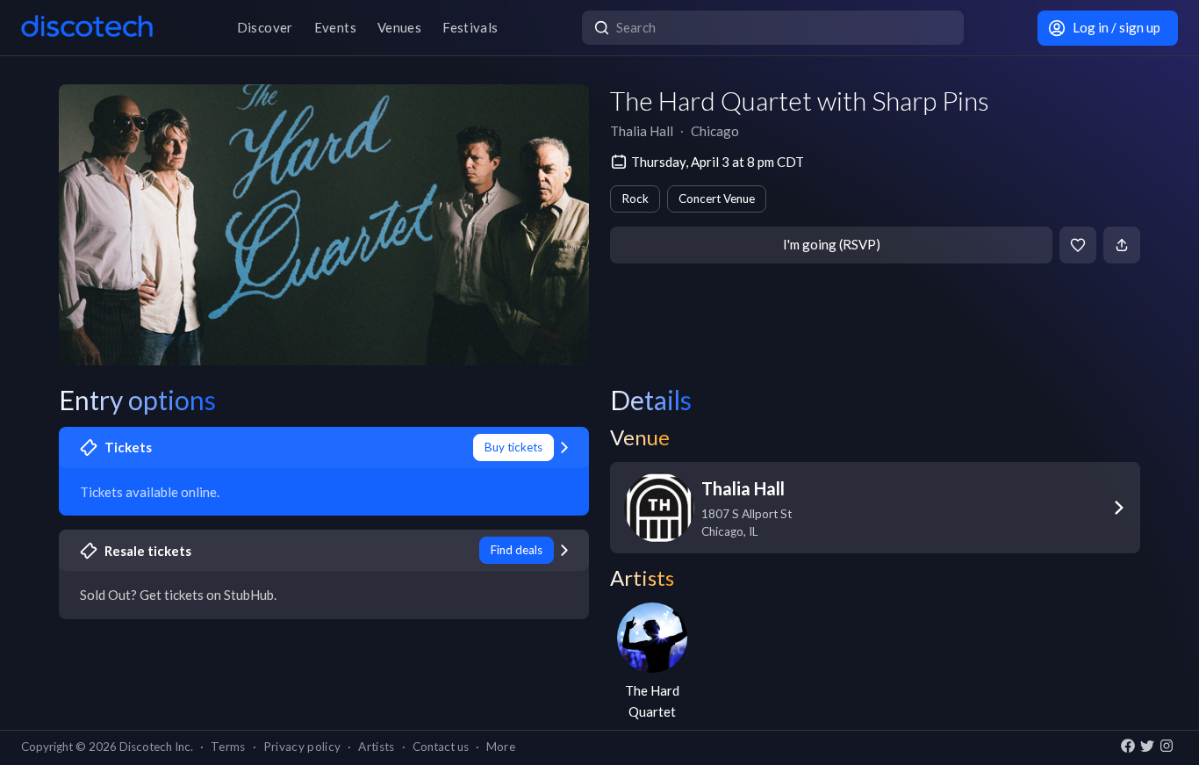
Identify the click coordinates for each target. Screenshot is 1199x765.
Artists (376, 747)
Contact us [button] (441, 747)
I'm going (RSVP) (831, 244)
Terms (228, 747)
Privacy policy (302, 747)
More (500, 747)
